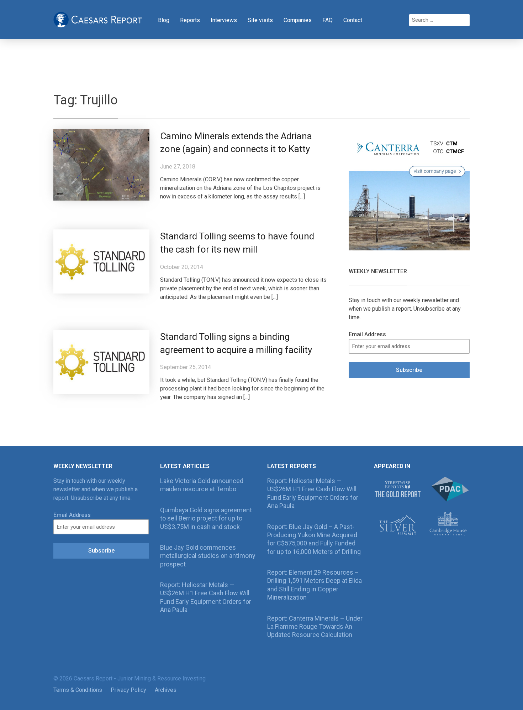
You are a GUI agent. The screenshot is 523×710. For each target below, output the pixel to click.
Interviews (224, 20)
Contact (352, 20)
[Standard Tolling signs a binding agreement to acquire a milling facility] (101, 361)
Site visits (260, 20)
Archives (165, 689)
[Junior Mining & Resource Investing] (97, 19)
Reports (190, 20)
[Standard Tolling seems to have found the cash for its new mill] (101, 261)
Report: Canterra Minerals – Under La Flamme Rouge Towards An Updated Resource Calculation (315, 627)
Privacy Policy (128, 689)
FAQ (327, 20)
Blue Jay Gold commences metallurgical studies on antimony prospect (207, 556)
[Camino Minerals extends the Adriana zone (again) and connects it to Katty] (101, 164)
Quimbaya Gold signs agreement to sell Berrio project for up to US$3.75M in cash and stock (206, 518)
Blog (163, 20)
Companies (298, 20)
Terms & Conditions (77, 689)
